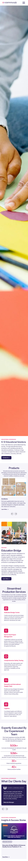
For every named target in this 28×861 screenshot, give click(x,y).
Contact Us (6, 457)
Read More (5, 857)
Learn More (4, 509)
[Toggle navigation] (24, 2)
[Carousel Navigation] (14, 513)
